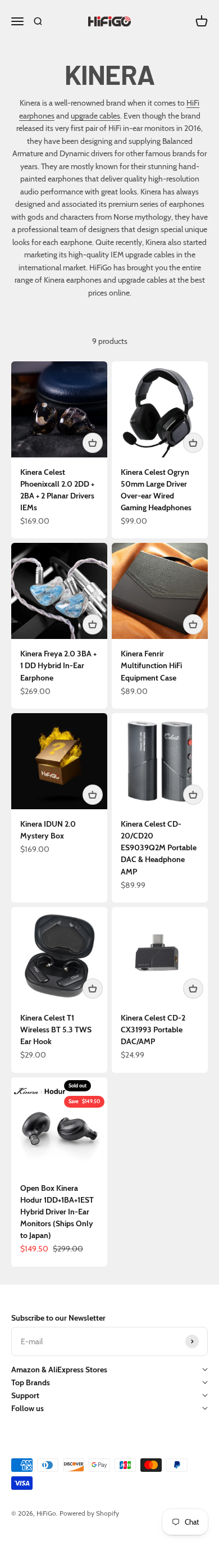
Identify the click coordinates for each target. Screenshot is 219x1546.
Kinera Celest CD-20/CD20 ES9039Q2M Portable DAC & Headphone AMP (159, 847)
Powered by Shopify (89, 1513)
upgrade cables (95, 116)
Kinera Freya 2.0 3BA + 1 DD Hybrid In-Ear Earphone (58, 665)
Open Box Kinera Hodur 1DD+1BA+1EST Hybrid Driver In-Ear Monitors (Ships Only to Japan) (57, 1211)
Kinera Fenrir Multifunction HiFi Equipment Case (151, 665)
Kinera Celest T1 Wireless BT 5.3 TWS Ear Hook (56, 1029)
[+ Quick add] (93, 443)
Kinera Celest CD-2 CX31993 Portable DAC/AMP (153, 1029)
